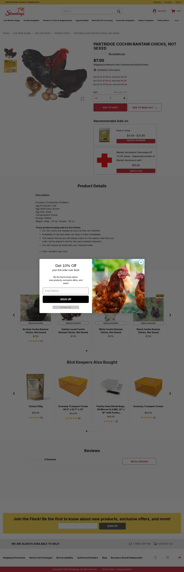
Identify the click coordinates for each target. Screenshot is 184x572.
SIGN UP (65, 299)
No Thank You (66, 307)
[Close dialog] (141, 262)
